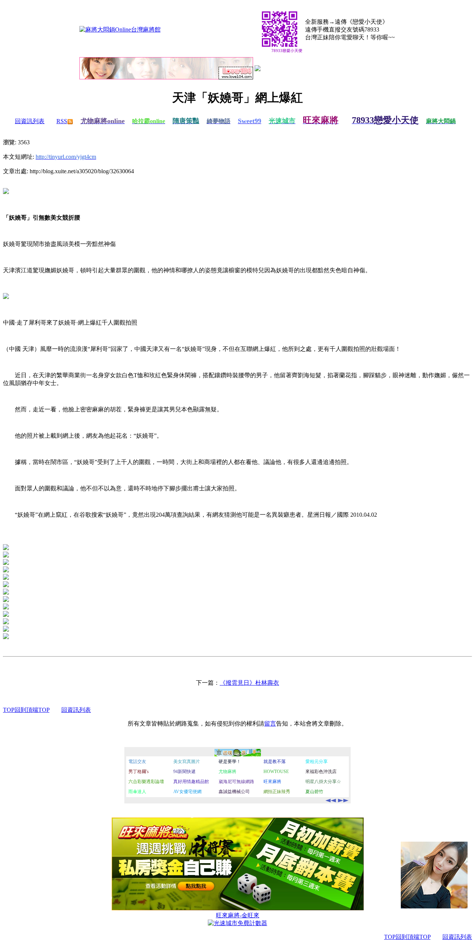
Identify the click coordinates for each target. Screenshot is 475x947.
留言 (270, 723)
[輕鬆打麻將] (258, 69)
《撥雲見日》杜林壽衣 (249, 683)
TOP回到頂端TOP (26, 710)
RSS (61, 121)
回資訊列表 (30, 121)
